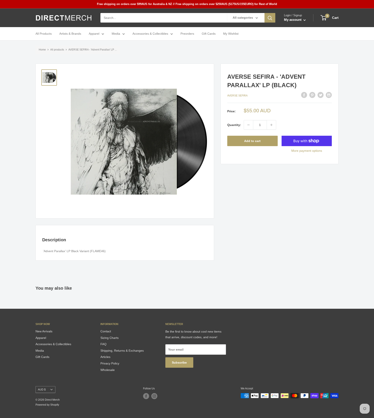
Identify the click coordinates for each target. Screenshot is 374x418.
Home (42, 49)
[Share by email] (329, 95)
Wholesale (107, 370)
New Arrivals (43, 331)
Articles (105, 357)
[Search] (269, 18)
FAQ (103, 344)
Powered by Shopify (47, 404)
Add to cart (252, 141)
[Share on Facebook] (304, 95)
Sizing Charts (109, 338)
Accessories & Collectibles (150, 34)
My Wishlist (231, 34)
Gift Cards (209, 34)
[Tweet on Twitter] (321, 95)
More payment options (306, 150)
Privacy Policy (109, 363)
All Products (43, 34)
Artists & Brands (70, 34)
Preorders (187, 34)
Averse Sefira (237, 95)
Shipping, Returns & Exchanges (122, 350)
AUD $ (42, 389)
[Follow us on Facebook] (146, 396)
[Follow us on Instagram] (154, 396)
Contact (105, 331)
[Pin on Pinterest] (312, 95)
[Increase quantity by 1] (271, 124)
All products (57, 49)
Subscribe (179, 362)
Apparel (94, 34)
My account (293, 20)
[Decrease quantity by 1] (248, 124)
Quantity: (234, 125)
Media (116, 34)
